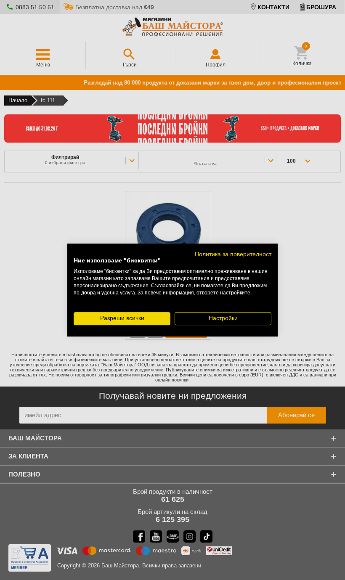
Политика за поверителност (233, 254)
